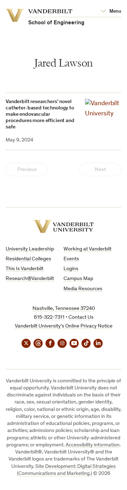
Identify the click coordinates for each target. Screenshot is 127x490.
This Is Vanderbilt (24, 269)
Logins (71, 269)
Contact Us (80, 317)
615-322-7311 (49, 317)
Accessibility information (93, 445)
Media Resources (83, 289)
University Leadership (30, 249)
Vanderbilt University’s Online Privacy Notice (64, 326)
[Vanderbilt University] (63, 226)
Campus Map (78, 278)
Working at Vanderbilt (87, 249)
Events (71, 259)
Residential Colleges (28, 259)
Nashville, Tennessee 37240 (63, 308)
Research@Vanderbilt (30, 278)
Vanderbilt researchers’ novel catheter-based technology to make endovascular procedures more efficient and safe (40, 114)
